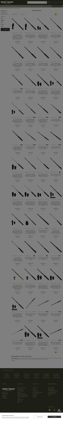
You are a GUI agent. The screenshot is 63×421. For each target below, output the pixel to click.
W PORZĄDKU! (54, 416)
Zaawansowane (40, 416)
